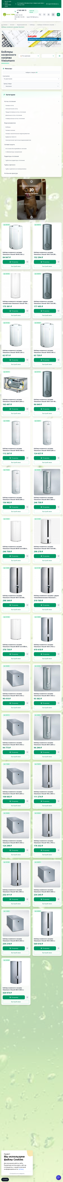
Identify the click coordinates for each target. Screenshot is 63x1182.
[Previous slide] (31, 181)
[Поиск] (40, 14)
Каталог (12, 24)
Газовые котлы (9, 105)
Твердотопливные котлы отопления (15, 112)
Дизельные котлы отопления (13, 115)
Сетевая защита (9, 144)
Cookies (5, 1179)
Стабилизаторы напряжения (13, 152)
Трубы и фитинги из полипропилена (15, 169)
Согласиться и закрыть (17, 1173)
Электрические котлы (11, 108)
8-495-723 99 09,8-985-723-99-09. (20, 17)
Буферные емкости (10, 137)
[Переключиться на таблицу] (59, 56)
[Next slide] (31, 217)
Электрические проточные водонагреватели (18, 140)
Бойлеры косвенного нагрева (45, 24)
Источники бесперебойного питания (15, 148)
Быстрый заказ (16, 266)
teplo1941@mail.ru (32, 17)
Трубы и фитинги (9, 165)
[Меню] (58, 14)
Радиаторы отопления (11, 156)
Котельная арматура (11, 173)
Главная (5, 24)
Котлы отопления (10, 101)
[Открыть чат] (58, 1177)
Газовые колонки (10, 130)
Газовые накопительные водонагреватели (17, 133)
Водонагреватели (22, 24)
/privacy (21, 1169)
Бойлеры (32, 24)
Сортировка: (6, 76)
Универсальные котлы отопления (15, 118)
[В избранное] (27, 262)
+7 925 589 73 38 (21, 11)
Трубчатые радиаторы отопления (15, 160)
